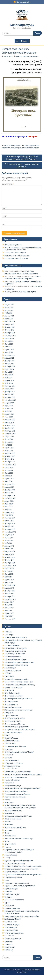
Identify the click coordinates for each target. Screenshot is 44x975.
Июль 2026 (9, 307)
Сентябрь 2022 (10, 434)
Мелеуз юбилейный (12, 780)
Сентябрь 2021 (10, 464)
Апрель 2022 (9, 448)
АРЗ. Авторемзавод (12, 645)
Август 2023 (9, 403)
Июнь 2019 (9, 540)
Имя (4, 208)
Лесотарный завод (12, 760)
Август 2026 (9, 305)
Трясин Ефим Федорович (14, 900)
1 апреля (8, 632)
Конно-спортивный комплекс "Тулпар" (19, 752)
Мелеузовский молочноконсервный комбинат (22, 788)
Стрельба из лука (11, 888)
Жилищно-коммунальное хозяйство (18, 710)
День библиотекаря (12, 693)
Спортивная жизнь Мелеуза (15, 872)
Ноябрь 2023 (9, 394)
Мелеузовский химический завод (17, 794)
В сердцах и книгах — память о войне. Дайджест (22, 165)
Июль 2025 (9, 341)
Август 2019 (9, 535)
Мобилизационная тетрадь (15, 797)
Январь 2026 (9, 324)
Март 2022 (9, 450)
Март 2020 (9, 515)
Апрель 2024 (9, 380)
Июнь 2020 (9, 507)
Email (4, 216)
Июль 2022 (9, 439)
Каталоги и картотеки (13, 732)
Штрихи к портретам (13, 939)
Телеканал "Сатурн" (12, 894)
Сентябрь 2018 (10, 565)
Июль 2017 (9, 605)
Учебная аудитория (12, 908)
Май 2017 (8, 610)
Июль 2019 (9, 537)
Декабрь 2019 (10, 523)
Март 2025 (9, 352)
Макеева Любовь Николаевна (27, 56)
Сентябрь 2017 (10, 599)
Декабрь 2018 (10, 557)
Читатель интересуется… (14, 933)
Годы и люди (9, 690)
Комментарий (8, 184)
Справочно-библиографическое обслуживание (23, 874)
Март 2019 (9, 549)
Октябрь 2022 (10, 431)
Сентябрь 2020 (10, 498)
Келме (7, 735)
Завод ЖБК (9, 713)
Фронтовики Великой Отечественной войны (22, 916)
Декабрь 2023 (10, 392)
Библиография (10, 668)
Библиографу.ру (22, 25)
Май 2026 (8, 313)
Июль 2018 (9, 571)
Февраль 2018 (10, 585)
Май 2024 (8, 378)
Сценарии (8, 891)
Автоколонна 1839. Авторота (16, 637)
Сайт (3, 224)
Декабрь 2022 (10, 425)
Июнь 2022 (9, 442)
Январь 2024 (9, 389)
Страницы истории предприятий (17, 883)
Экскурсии (8, 941)
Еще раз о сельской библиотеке (17, 255)
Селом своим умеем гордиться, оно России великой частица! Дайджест (22, 157)
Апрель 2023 (9, 414)
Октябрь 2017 (10, 596)
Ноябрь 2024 (9, 363)
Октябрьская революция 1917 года (18, 816)
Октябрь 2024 (10, 366)
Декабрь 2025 (10, 327)
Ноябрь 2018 (9, 560)
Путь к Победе (10, 844)
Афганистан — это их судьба (16, 648)
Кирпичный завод (11, 738)
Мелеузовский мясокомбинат (16, 791)
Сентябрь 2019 (10, 532)
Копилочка (9, 755)
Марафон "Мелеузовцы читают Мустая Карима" (23, 774)
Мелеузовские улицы (13, 786)
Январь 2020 (9, 521)
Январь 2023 (9, 422)
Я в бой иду (9, 950)
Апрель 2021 (9, 479)
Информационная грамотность (17, 727)
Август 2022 (9, 436)
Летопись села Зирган (27, 292)
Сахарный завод (11, 855)
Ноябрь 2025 (9, 330)
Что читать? (9, 936)
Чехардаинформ (11, 927)
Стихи (7, 880)
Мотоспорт (9, 802)
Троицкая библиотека (30, 148)
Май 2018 (8, 577)
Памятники (9, 824)
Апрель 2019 (9, 546)
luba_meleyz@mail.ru (23, 2)
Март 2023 (9, 417)
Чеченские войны (11, 930)
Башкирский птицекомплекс (15, 651)
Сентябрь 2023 (10, 400)
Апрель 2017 (9, 613)
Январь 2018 (9, 588)
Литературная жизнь (13, 766)
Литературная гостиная (14, 763)
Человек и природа (12, 924)
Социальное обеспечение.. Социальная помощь (23, 866)
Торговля (8, 897)
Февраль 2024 (10, 386)
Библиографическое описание (16, 665)
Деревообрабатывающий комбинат (18, 699)
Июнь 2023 (9, 408)
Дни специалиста (11, 704)
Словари (8, 858)
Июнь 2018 (9, 574)
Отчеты (7, 822)
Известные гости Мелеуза (15, 724)
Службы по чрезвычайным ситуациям (19, 860)
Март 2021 (9, 481)
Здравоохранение (11, 715)
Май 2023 (8, 411)
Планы (7, 833)
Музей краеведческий (13, 810)
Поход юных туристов (13, 245)
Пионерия (8, 830)
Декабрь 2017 (10, 591)
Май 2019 (8, 543)
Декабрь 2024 (10, 361)
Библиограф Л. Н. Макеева (15, 654)
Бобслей (8, 673)
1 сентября (9, 635)
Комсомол (9, 749)
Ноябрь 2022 (9, 428)
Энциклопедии (10, 947)
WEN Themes (22, 972)
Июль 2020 (9, 504)
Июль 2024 (9, 372)
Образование (10, 813)
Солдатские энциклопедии (15, 863)
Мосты (7, 800)
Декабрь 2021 (10, 456)
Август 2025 (9, 338)
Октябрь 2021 (10, 462)
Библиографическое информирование (19, 662)
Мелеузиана (9, 783)
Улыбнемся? (9, 905)
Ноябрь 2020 (9, 493)
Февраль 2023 (10, 420)
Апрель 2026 (9, 316)
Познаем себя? (10, 836)
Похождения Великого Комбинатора (19, 838)
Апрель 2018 (9, 580)
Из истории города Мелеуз (15, 718)
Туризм (7, 902)
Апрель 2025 (9, 349)
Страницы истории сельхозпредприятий (20, 886)
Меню (24, 41)
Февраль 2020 (10, 518)
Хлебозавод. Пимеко (12, 919)
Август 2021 (9, 467)
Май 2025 (8, 347)
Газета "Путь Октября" (13, 687)
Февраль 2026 (10, 321)
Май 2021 (8, 476)
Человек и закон (11, 922)
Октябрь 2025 (10, 333)
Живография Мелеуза (13, 707)
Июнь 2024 (9, 375)
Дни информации (11, 701)
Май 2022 (8, 445)
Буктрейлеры (10, 676)
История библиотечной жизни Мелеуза (20, 729)
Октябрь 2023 (10, 397)
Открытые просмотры (13, 819)
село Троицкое (15, 148)
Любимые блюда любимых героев (18, 772)
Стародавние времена (13, 877)
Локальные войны (11, 769)
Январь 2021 (9, 487)
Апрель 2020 (9, 512)
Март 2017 (9, 616)
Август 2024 (9, 369)
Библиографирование (12, 145)
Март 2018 (9, 582)
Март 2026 (9, 319)
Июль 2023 (9, 406)
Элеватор (8, 944)
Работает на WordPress (13, 970)
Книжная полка (10, 743)
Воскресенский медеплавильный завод (20, 685)
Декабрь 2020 (10, 490)
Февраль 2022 (10, 453)
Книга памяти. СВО (12, 741)
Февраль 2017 (10, 619)
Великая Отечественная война (16, 679)
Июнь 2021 (9, 473)
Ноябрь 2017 (9, 594)
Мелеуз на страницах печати (16, 777)
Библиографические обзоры (15, 659)
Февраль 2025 (10, 355)
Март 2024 (9, 383)
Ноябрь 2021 (9, 459)
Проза (7, 841)
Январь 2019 (9, 554)
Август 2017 (9, 602)
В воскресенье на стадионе (15, 252)
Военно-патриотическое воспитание (19, 682)
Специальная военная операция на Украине (21, 869)
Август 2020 (9, 501)
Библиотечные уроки (13, 671)
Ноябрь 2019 (9, 526)
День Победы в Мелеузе (14, 696)
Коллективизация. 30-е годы (15, 746)
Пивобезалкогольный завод (15, 827)
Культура (8, 758)
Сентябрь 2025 (10, 335)
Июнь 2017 (9, 608)
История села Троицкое (14, 136)
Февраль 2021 (10, 484)
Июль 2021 (9, 470)
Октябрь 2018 (10, 563)
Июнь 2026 (9, 310)
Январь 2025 (9, 358)
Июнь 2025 (9, 344)
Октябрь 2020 (10, 495)
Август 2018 (9, 568)
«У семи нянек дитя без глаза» (16, 258)
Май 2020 (8, 509)
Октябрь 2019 (10, 529)
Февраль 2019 (10, 551)
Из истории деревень (13, 721)
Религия (8, 847)
